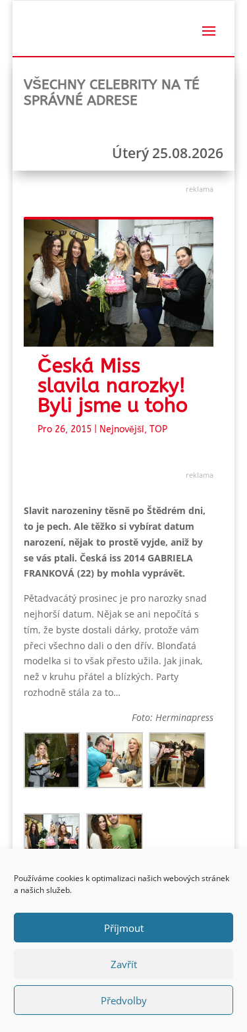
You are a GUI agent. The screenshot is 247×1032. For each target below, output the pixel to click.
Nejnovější (121, 429)
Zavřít (124, 964)
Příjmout (124, 927)
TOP (158, 429)
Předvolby (124, 1000)
